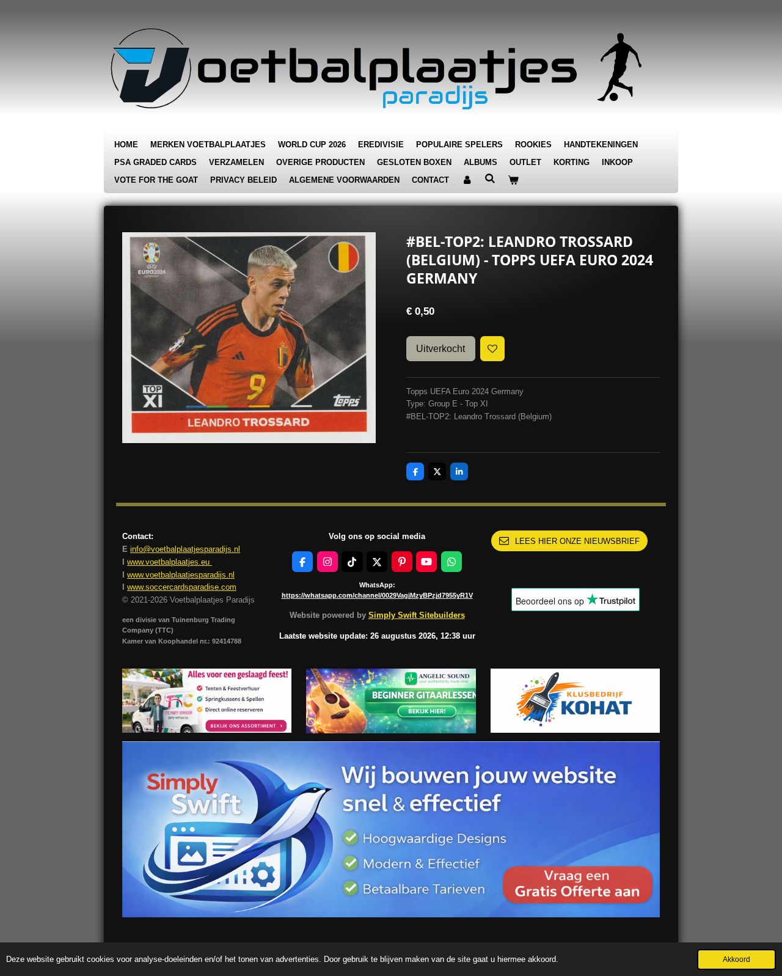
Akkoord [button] (736, 959)
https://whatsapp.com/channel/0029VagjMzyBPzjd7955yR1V (377, 595)
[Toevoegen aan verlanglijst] (492, 348)
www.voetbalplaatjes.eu (169, 562)
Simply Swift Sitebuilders (416, 615)
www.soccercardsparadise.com (181, 587)
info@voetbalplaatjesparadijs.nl (185, 549)
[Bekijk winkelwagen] (513, 180)
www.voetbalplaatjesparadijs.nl (181, 574)
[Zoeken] (490, 179)
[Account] (466, 180)
